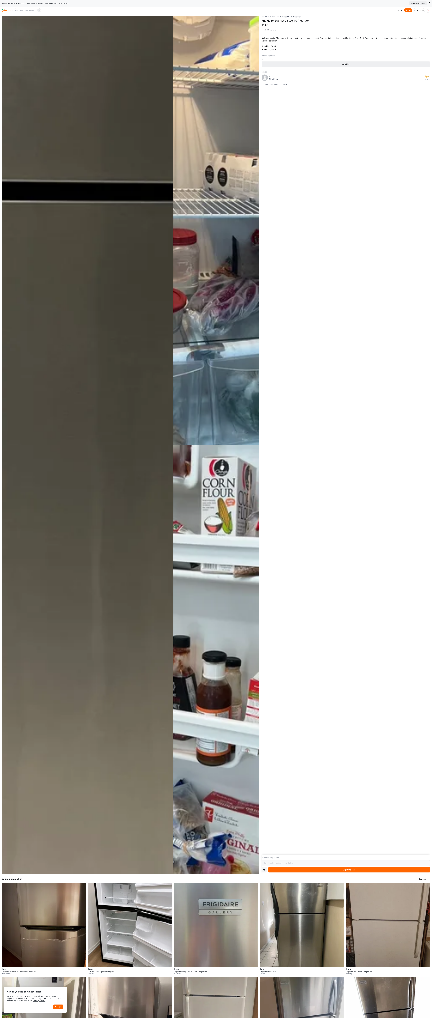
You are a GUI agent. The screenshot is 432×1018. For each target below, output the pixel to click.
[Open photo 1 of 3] (87, 445)
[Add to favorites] (264, 869)
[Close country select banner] (429, 2)
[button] (424, 879)
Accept (58, 1007)
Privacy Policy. (39, 1001)
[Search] (38, 10)
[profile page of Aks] (265, 78)
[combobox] (25, 10)
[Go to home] (6, 10)
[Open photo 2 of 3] (216, 230)
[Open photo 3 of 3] (216, 659)
